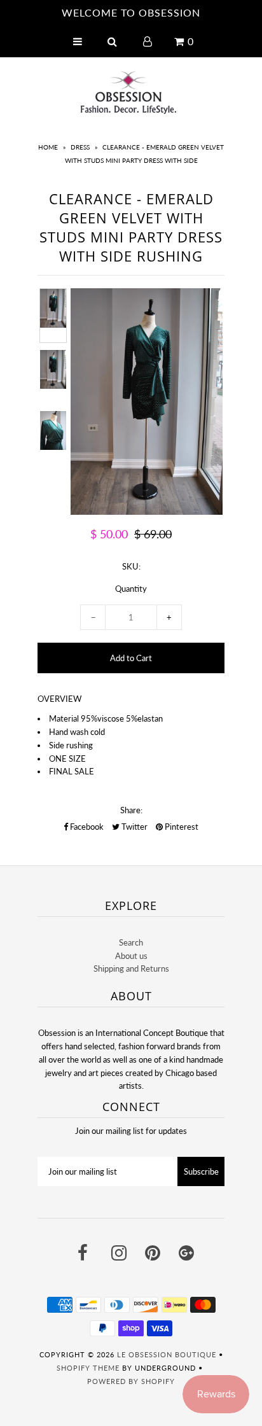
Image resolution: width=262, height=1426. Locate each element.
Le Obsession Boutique (166, 1354)
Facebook (86, 826)
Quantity (131, 589)
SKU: (131, 566)
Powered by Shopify (131, 1381)
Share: (131, 810)
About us (131, 956)
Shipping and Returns (131, 968)
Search (131, 942)
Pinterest (180, 826)
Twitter (134, 826)
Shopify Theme (88, 1368)
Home (48, 147)
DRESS (80, 147)
